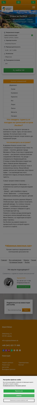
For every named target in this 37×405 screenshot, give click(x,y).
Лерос (13, 104)
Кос (12, 101)
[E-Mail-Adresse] (18, 2)
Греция (8, 22)
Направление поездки (12, 32)
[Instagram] (6, 350)
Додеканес (13, 85)
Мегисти (14, 112)
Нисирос (14, 116)
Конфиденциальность (9, 385)
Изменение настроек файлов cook (19, 400)
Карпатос (14, 97)
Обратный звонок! (23, 286)
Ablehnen (19, 395)
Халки (13, 89)
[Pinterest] (9, 350)
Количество (9, 53)
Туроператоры (23, 362)
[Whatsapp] (12, 350)
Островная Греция (19, 22)
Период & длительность (13, 47)
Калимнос (14, 93)
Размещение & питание (13, 60)
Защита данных (7, 362)
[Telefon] (4, 2)
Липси (13, 108)
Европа (30, 19)
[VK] (14, 350)
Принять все (19, 391)
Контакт (21, 365)
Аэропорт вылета (11, 40)
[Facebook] (3, 350)
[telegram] (17, 350)
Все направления (19, 19)
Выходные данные (8, 369)
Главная (7, 19)
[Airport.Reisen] (7, 9)
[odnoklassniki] (20, 350)
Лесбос (30, 22)
